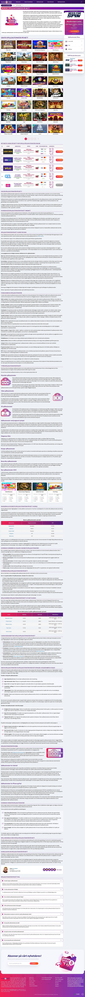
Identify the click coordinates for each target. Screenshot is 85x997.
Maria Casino (9, 631)
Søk (81, 2)
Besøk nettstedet (74, 31)
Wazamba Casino (8, 618)
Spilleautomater (40, 1)
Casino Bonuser (50, 1)
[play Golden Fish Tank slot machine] (40, 490)
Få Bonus (80, 59)
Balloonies (11, 536)
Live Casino (31, 982)
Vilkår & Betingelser (59, 979)
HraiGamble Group (13, 989)
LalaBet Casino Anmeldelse (18, 158)
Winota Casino (9, 624)
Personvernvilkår (58, 977)
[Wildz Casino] (8, 168)
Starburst (11, 528)
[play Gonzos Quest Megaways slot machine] (24, 490)
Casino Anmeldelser (28, 1)
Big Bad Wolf (11, 526)
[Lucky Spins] (8, 151)
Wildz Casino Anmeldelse (17, 167)
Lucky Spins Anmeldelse (18, 150)
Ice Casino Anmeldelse (18, 175)
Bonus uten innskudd (18, 656)
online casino (40, 236)
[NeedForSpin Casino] (74, 14)
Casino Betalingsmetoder (47, 977)
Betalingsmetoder (61, 1)
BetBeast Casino (73, 69)
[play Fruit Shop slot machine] (55, 490)
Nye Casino (31, 979)
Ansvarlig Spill (58, 981)
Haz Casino (8, 627)
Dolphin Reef (11, 531)
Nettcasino (18, 1)
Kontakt (57, 984)
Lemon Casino (73, 64)
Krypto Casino (32, 980)
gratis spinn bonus (40, 651)
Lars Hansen (15, 868)
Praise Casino (9, 621)
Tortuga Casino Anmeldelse (18, 184)
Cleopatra (11, 533)
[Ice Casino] (8, 176)
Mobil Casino (32, 984)
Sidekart (57, 986)
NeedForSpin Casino (74, 21)
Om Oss (57, 982)
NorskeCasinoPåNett (6, 5)
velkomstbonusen (19, 646)
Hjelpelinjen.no (77, 983)
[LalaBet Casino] (8, 160)
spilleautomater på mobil (18, 752)
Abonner (34, 963)
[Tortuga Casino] (8, 184)
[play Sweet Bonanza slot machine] (9, 490)
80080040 (81, 986)
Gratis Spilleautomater (46, 979)
